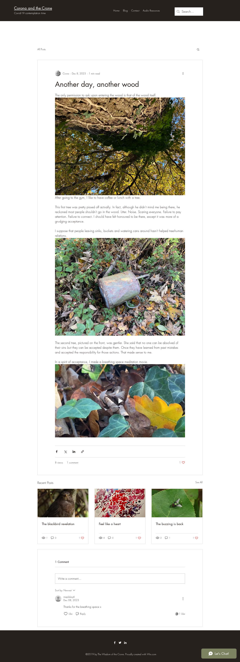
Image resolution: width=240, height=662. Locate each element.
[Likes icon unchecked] (65, 614)
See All (199, 482)
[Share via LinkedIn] (74, 451)
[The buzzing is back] (177, 503)
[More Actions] (183, 599)
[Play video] (120, 400)
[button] (198, 49)
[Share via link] (82, 451)
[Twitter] (120, 642)
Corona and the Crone (33, 8)
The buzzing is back (169, 524)
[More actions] (183, 73)
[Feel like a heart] (120, 503)
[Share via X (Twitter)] (65, 451)
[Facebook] (114, 642)
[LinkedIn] (125, 642)
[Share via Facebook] (56, 451)
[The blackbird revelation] (63, 503)
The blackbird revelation (58, 524)
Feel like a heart (110, 524)
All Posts (41, 49)
